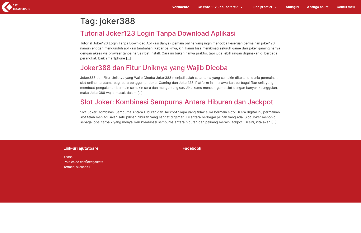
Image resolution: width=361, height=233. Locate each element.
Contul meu (346, 7)
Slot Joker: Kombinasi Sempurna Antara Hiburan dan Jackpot (176, 102)
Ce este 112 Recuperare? (218, 7)
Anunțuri (292, 7)
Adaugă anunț (317, 7)
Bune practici (262, 7)
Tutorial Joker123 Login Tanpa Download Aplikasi (158, 33)
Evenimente (179, 7)
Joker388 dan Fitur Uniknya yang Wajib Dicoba (154, 68)
